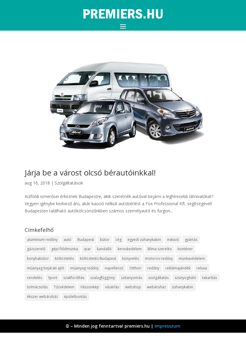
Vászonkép (89, 287)
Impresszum (167, 326)
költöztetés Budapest (98, 258)
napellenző (114, 268)
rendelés (34, 277)
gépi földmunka (64, 248)
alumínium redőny (42, 239)
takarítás (209, 277)
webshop (133, 287)
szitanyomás (131, 277)
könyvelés (130, 258)
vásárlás (112, 287)
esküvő (173, 239)
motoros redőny (159, 258)
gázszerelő (36, 248)
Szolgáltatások (69, 183)
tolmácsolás (37, 287)
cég (119, 239)
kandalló (104, 248)
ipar (87, 248)
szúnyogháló (185, 277)
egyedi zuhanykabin (144, 239)
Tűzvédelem (64, 287)
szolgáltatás (158, 277)
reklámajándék (177, 268)
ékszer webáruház (42, 296)
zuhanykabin (182, 287)
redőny (153, 268)
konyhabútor (38, 258)
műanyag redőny (84, 268)
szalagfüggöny (102, 277)
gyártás (191, 239)
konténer (185, 248)
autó (67, 239)
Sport (52, 277)
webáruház (156, 287)
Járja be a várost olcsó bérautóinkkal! (90, 172)
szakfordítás (73, 277)
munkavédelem (192, 258)
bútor (105, 239)
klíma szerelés (160, 248)
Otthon (135, 268)
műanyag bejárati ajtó (45, 268)
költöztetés (64, 258)
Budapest (85, 239)
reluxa (201, 268)
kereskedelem (130, 248)
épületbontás (75, 296)
